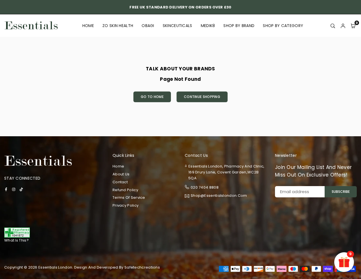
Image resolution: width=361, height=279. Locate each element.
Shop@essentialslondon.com (219, 196)
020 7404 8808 (205, 187)
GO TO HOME (152, 96)
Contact (120, 182)
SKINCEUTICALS (177, 25)
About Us (121, 174)
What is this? (16, 240)
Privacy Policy (125, 205)
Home (88, 25)
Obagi (148, 25)
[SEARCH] (333, 25)
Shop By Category (283, 25)
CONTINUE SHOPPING (202, 96)
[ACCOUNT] (343, 25)
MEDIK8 (208, 25)
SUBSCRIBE (341, 191)
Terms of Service (129, 197)
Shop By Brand (238, 25)
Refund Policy (125, 190)
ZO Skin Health (117, 25)
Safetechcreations (142, 267)
